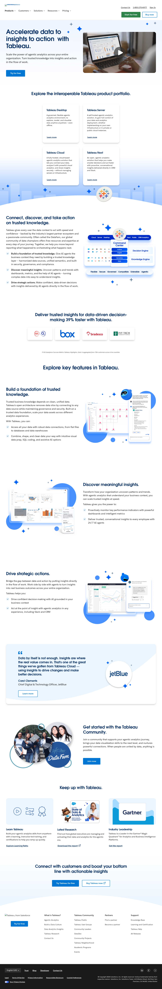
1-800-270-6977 (140, 7)
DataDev (77, 934)
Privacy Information (35, 978)
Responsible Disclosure (55, 978)
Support (135, 915)
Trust (26, 970)
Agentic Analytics (51, 920)
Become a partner (112, 924)
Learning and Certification (142, 924)
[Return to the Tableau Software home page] (14, 5)
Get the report (116, 845)
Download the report (68, 845)
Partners (109, 915)
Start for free (131, 14)
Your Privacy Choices (17, 982)
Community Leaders (82, 929)
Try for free (15, 73)
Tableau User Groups (83, 924)
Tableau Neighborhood (84, 943)
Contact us (125, 7)
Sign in (153, 7)
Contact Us (48, 938)
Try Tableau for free (65, 883)
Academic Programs (82, 947)
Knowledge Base (138, 920)
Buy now (149, 14)
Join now (91, 761)
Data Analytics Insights (53, 929)
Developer (44, 970)
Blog (34, 970)
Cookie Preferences (74, 978)
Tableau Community (84, 915)
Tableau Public (80, 920)
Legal (7, 978)
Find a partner (111, 920)
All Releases (136, 934)
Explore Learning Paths (17, 845)
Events (77, 952)
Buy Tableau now (94, 883)
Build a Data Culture (52, 924)
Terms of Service (18, 978)
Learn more (52, 137)
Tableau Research (51, 934)
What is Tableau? (52, 915)
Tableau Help (136, 929)
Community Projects (82, 938)
